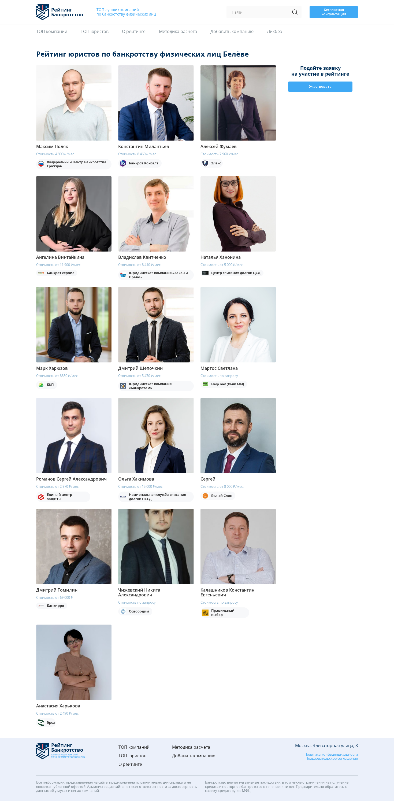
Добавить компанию (232, 31)
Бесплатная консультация (333, 11)
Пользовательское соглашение (332, 758)
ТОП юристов (95, 31)
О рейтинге (134, 31)
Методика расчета (178, 31)
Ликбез (274, 31)
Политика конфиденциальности (331, 754)
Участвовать (320, 86)
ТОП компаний (51, 31)
